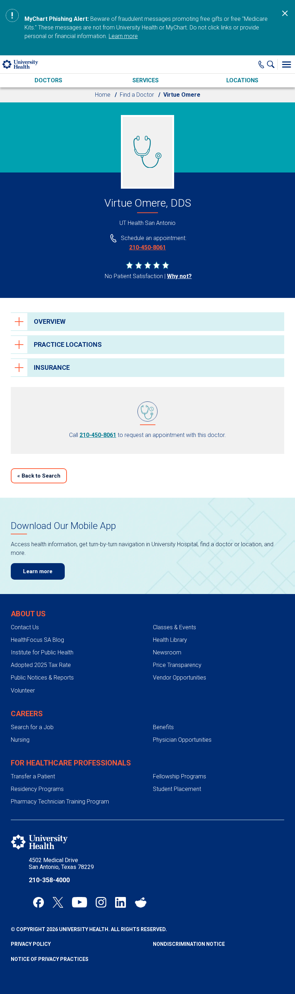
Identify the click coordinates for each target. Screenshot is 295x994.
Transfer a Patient (33, 776)
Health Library (170, 639)
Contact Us (25, 627)
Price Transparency (177, 665)
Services (145, 80)
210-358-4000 (49, 880)
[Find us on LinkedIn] (120, 902)
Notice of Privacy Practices (49, 959)
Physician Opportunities (182, 739)
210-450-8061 (147, 247)
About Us (28, 613)
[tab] (147, 321)
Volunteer (23, 690)
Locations (242, 80)
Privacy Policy (31, 944)
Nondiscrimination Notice (189, 944)
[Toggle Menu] (286, 64)
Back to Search (38, 476)
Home (102, 94)
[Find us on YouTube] (79, 902)
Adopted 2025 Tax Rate (41, 665)
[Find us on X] (58, 902)
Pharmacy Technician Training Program (60, 801)
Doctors (48, 80)
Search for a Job (32, 727)
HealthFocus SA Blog (37, 639)
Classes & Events (174, 627)
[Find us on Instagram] (101, 902)
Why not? (179, 276)
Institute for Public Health (42, 652)
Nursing (20, 739)
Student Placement (177, 789)
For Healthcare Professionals (71, 763)
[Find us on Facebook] (38, 902)
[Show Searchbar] (272, 64)
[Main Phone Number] (261, 64)
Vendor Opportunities (179, 677)
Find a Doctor (137, 94)
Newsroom (167, 652)
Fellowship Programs (179, 776)
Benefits (163, 727)
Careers (27, 713)
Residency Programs (37, 789)
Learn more (123, 36)
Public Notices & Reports (42, 677)
